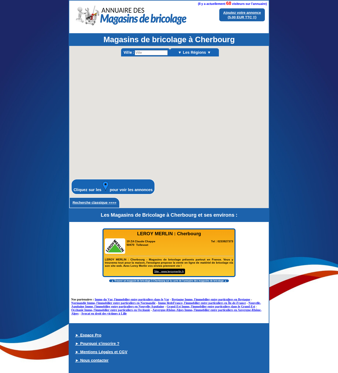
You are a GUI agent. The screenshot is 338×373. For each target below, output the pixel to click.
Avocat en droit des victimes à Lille (104, 313)
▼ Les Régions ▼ (194, 52)
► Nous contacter (92, 360)
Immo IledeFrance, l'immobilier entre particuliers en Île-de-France (202, 303)
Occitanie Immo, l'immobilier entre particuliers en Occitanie (110, 310)
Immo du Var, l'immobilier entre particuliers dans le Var (132, 299)
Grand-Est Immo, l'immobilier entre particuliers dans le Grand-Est (211, 306)
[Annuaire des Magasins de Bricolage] (130, 27)
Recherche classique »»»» (94, 203)
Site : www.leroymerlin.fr (169, 271)
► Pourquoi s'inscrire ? (97, 343)
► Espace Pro (88, 335)
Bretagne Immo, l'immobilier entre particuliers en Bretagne (211, 299)
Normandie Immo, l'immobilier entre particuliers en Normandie (113, 303)
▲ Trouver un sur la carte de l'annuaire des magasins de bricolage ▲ (169, 280)
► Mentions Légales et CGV (101, 352)
